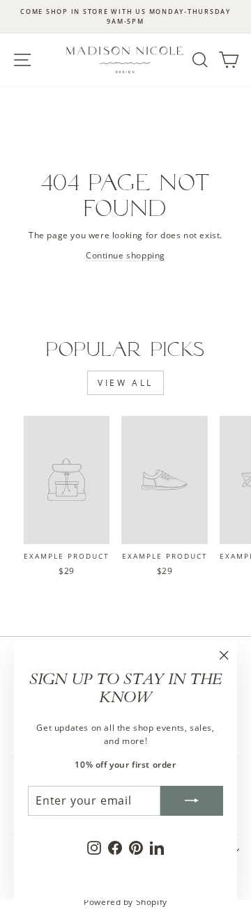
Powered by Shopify (125, 902)
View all (125, 383)
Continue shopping (125, 255)
